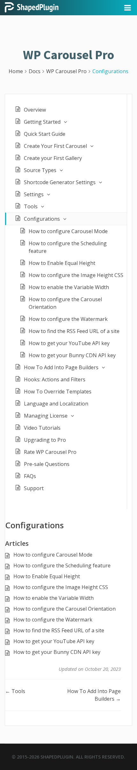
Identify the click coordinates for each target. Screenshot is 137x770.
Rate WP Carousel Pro (50, 451)
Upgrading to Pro (45, 439)
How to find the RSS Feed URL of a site (74, 331)
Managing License (46, 415)
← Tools (15, 691)
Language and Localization (56, 403)
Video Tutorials (42, 427)
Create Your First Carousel (55, 145)
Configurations (42, 218)
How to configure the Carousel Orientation (65, 303)
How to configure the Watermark (68, 319)
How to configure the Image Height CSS (76, 275)
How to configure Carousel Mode (68, 231)
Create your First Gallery (53, 158)
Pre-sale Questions (46, 464)
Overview (35, 109)
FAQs (30, 476)
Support (34, 488)
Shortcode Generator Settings (60, 182)
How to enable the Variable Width (69, 287)
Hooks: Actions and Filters (54, 379)
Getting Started (42, 121)
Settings (34, 194)
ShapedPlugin (56, 757)
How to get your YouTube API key (69, 343)
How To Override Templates (57, 391)
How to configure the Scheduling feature (68, 247)
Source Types (40, 170)
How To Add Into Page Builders (61, 367)
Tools (31, 206)
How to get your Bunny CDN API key (72, 355)
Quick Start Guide (44, 133)
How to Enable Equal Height (62, 263)
